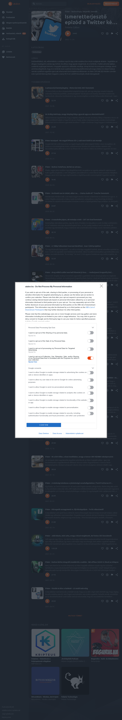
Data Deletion (44, 433)
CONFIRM (43, 425)
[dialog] (61, 360)
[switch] (90, 332)
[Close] (102, 286)
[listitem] (61, 327)
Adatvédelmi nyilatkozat (74, 433)
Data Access (57, 433)
